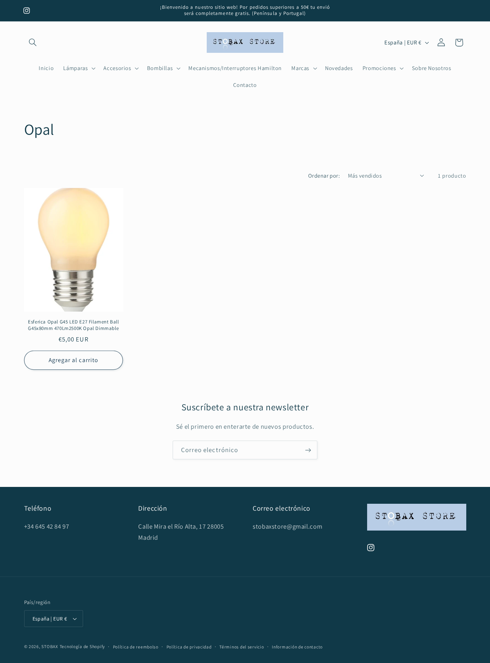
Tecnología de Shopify (82, 646)
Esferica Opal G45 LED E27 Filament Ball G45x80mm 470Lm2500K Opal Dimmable (73, 325)
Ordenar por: (324, 175)
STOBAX (49, 646)
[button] (33, 42)
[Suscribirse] (308, 450)
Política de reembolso (135, 647)
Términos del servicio (241, 647)
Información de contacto (297, 647)
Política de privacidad (189, 647)
